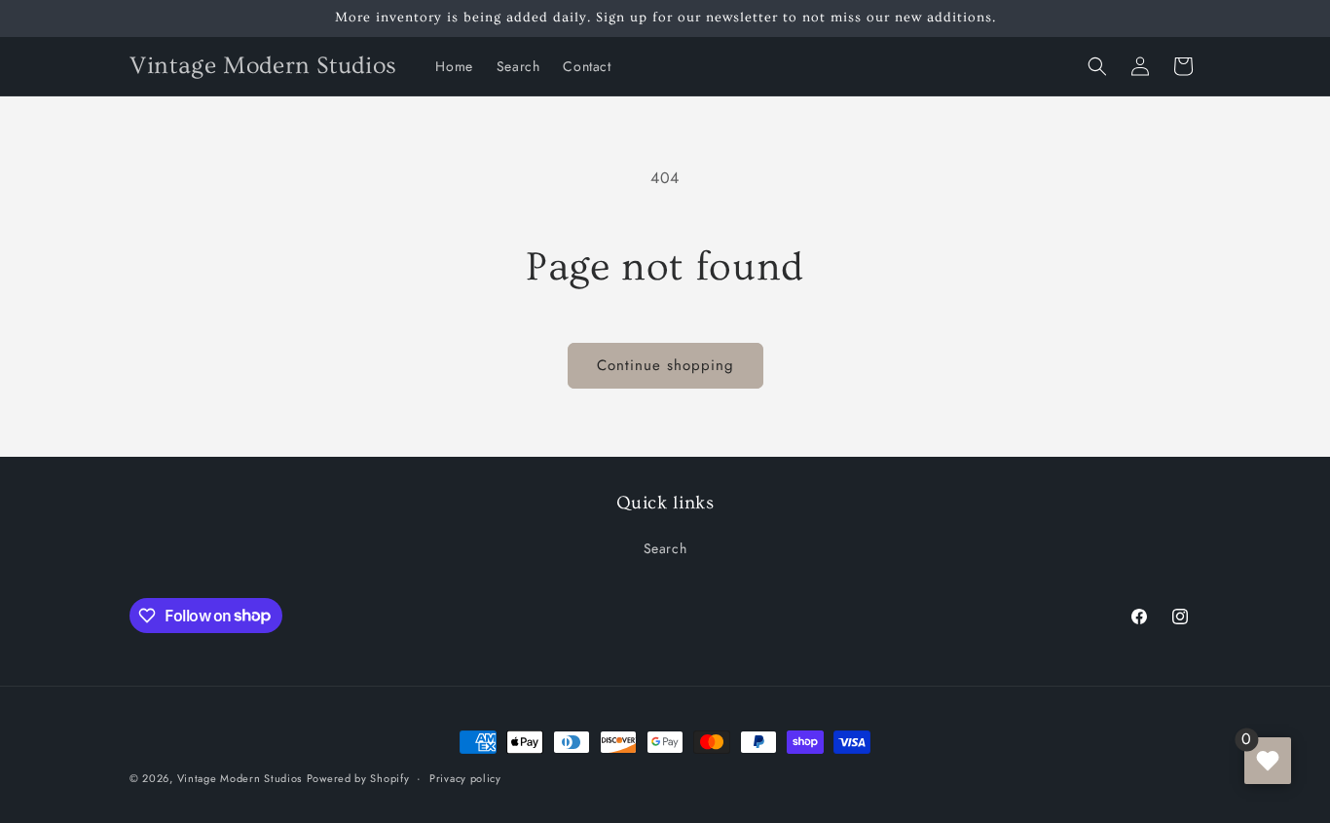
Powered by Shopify (358, 778)
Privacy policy (465, 777)
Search (665, 548)
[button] (1097, 66)
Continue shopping (665, 365)
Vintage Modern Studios (239, 778)
